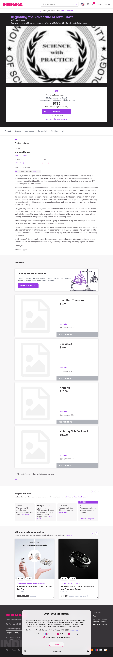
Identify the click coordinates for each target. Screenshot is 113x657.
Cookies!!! (66, 344)
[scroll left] (92, 491)
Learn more (25, 514)
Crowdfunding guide (81, 497)
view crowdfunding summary (56, 119)
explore (69, 535)
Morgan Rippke (19, 20)
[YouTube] (14, 624)
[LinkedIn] (20, 624)
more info (18, 155)
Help (68, 497)
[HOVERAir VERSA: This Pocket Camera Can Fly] (35, 559)
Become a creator (99, 622)
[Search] (43, 4)
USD (72, 4)
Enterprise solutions (100, 624)
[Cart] (88, 4)
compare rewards (27, 286)
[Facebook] (7, 624)
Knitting (65, 387)
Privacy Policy (11, 650)
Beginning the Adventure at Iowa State (42, 17)
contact (25, 155)
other (45, 163)
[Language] (83, 4)
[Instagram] (17, 624)
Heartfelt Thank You (72, 300)
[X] (10, 624)
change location (67, 11)
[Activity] (93, 4)
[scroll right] (96, 533)
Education (19, 163)
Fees (94, 616)
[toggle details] (54, 598)
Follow (56, 111)
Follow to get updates (87, 519)
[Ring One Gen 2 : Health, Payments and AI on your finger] (78, 559)
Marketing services (100, 619)
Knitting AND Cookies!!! (74, 431)
